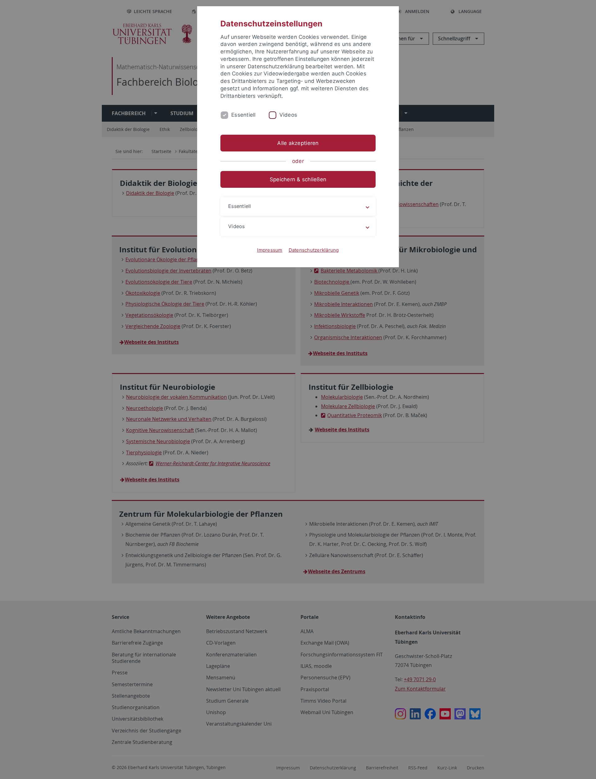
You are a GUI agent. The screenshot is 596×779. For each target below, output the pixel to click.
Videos (288, 115)
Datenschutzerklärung (314, 250)
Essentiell (243, 115)
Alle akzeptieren (297, 143)
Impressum (269, 250)
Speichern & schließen (298, 179)
